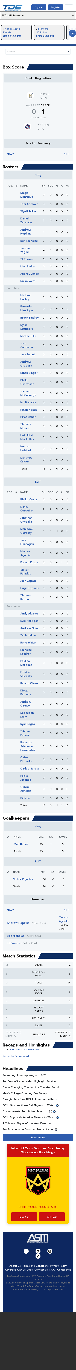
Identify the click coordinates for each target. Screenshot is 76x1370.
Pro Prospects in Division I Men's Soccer (28, 1129)
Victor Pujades (25, 572)
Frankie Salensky (26, 674)
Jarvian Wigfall (25, 250)
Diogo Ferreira (25, 692)
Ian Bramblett (29, 402)
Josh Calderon (26, 345)
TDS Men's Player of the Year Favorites (27, 1123)
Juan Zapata (28, 581)
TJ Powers (27, 259)
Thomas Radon (25, 597)
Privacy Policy (58, 1266)
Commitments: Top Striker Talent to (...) (27, 1111)
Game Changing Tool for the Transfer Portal (31, 1087)
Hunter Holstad (25, 448)
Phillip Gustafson (27, 382)
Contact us (41, 1270)
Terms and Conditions (35, 1266)
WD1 (4, 15)
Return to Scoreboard (16, 1056)
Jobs (30, 1270)
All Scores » (16, 15)
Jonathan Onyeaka (26, 520)
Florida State (12, 29)
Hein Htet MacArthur (27, 437)
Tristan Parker (25, 733)
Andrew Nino (29, 628)
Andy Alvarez (29, 614)
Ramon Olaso (29, 683)
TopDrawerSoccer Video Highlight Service (29, 1081)
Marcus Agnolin (25, 553)
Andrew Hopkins (25, 232)
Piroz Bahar (28, 417)
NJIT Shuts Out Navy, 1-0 (24, 1049)
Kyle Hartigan (29, 621)
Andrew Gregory (26, 364)
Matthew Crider (26, 460)
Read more (38, 1137)
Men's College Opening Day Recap (25, 1093)
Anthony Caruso (25, 704)
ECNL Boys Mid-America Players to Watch (29, 1117)
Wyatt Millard (29, 211)
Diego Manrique (26, 195)
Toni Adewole (29, 204)
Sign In (39, 7)
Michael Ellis (28, 336)
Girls (52, 1216)
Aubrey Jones (29, 274)
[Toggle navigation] (69, 7)
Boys (24, 1216)
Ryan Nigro (27, 724)
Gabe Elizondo (26, 759)
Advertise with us (15, 1270)
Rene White (28, 643)
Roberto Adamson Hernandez (27, 746)
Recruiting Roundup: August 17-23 (24, 1075)
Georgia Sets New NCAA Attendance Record (31, 1099)
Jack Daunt (27, 354)
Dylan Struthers (26, 327)
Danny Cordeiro (26, 509)
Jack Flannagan (27, 542)
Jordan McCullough (28, 393)
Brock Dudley (29, 318)
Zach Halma (28, 635)
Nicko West (28, 281)
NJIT (43, 125)
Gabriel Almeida (25, 789)
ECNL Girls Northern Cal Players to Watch (29, 1105)
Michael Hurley (25, 297)
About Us (15, 1266)
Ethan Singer (29, 373)
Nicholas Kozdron (26, 652)
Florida (7, 32)
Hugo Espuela (29, 588)
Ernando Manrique (26, 308)
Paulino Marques (26, 663)
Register (55, 7)
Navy (44, 94)
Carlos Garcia (29, 769)
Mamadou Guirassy (26, 531)
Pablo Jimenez (25, 778)
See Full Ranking (38, 1207)
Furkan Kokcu (29, 562)
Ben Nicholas (29, 241)
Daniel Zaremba (26, 220)
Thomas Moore (25, 426)
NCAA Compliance (60, 1270)
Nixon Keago (28, 410)
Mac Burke (27, 266)
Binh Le (25, 798)
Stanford (43, 29)
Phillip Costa (28, 499)
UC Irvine (41, 32)
